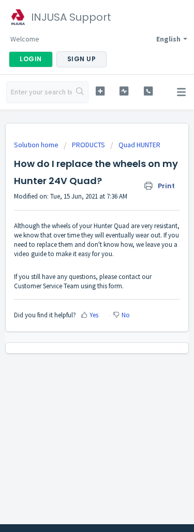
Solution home (37, 144)
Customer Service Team (46, 286)
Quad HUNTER (139, 144)
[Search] (80, 92)
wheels (61, 225)
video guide (30, 253)
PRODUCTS (88, 144)
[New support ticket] (100, 91)
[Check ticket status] (124, 91)
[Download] (78, 258)
